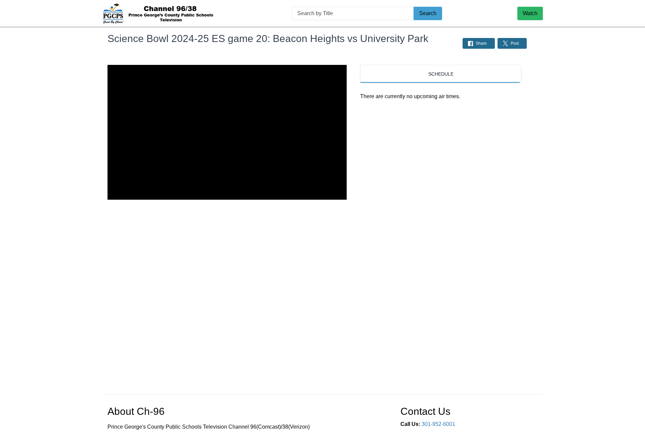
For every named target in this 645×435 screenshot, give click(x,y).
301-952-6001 (438, 424)
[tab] (440, 74)
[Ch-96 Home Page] (159, 13)
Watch (530, 13)
